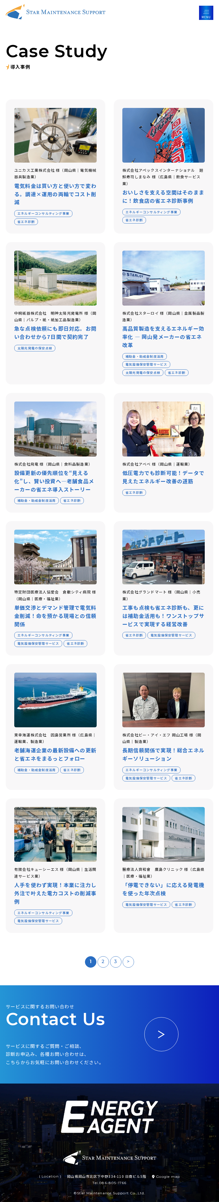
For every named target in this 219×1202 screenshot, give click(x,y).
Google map (168, 1176)
